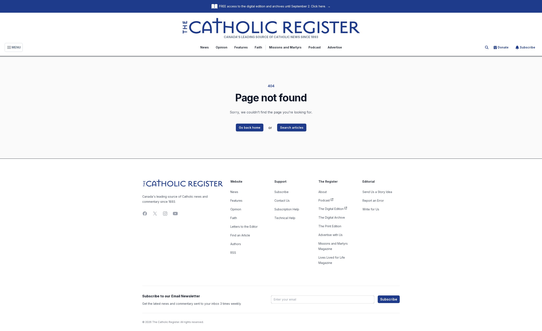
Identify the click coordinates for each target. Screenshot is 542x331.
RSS (233, 252)
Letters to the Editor (244, 226)
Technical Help (284, 218)
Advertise (335, 47)
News (204, 47)
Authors (235, 244)
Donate (503, 47)
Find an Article (240, 235)
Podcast (314, 47)
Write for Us (370, 209)
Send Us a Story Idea (377, 192)
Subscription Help (286, 209)
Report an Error (373, 200)
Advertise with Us (330, 235)
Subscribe (527, 47)
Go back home (249, 127)
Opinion (221, 47)
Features (241, 47)
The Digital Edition (331, 209)
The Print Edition (329, 226)
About (322, 192)
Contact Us (282, 200)
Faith (258, 47)
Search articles (291, 127)
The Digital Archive (331, 217)
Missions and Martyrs (285, 47)
